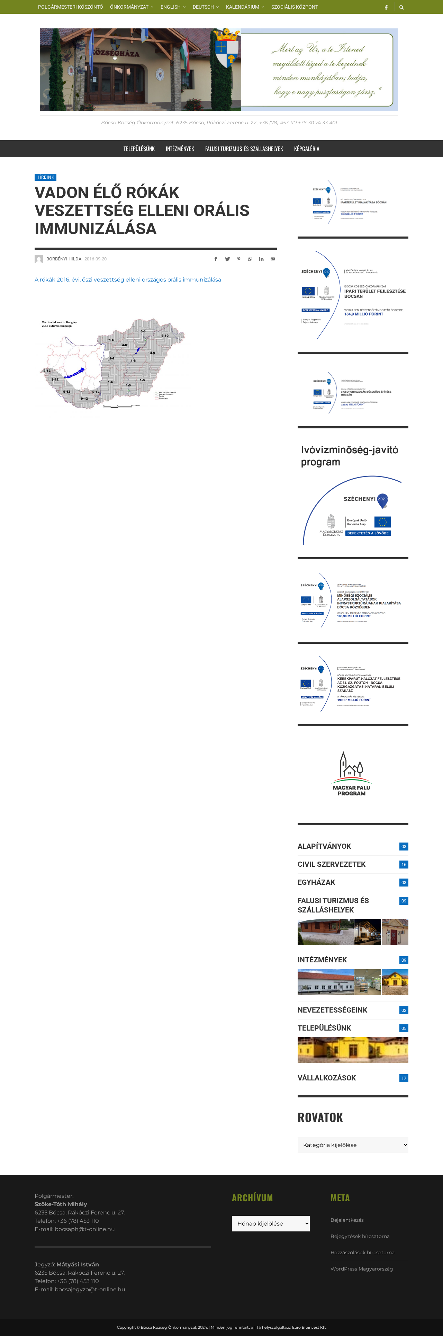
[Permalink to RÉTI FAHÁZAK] (326, 932)
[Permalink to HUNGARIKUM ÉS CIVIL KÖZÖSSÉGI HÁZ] (395, 982)
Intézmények (322, 960)
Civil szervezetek (331, 864)
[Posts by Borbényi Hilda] (39, 259)
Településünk (324, 1028)
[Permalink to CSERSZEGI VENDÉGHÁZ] (367, 932)
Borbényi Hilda (63, 258)
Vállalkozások (327, 1078)
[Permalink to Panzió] (395, 932)
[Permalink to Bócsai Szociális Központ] (326, 982)
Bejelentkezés (347, 1220)
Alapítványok (324, 846)
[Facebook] (386, 7)
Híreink (45, 177)
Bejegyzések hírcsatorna (360, 1236)
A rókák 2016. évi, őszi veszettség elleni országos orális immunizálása (128, 279)
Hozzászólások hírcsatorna (363, 1252)
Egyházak (316, 882)
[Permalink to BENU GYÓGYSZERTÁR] (367, 982)
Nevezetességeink (332, 1010)
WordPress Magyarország (362, 1269)
